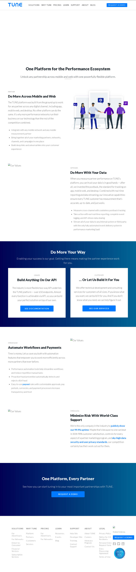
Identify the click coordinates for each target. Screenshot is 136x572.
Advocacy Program (89, 542)
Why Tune (31, 529)
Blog (57, 541)
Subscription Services (17, 556)
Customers (31, 541)
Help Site (74, 533)
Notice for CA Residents (105, 538)
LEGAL (102, 529)
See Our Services (99, 308)
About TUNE (90, 533)
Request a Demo (68, 494)
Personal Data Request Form (105, 544)
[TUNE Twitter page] (119, 544)
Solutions (17, 529)
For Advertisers (17, 534)
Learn (58, 529)
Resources (59, 533)
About (88, 529)
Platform (30, 533)
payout (26, 384)
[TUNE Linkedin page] (123, 544)
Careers (88, 537)
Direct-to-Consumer (16, 544)
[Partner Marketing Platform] (15, 4)
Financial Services (16, 550)
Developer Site (76, 537)
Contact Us (90, 546)
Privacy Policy (105, 533)
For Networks (18, 539)
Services (29, 544)
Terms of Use (104, 557)
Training (73, 541)
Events (58, 537)
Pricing (45, 529)
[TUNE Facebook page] (115, 544)
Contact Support (73, 545)
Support (74, 529)
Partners (30, 537)
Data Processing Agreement (104, 551)
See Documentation (37, 308)
